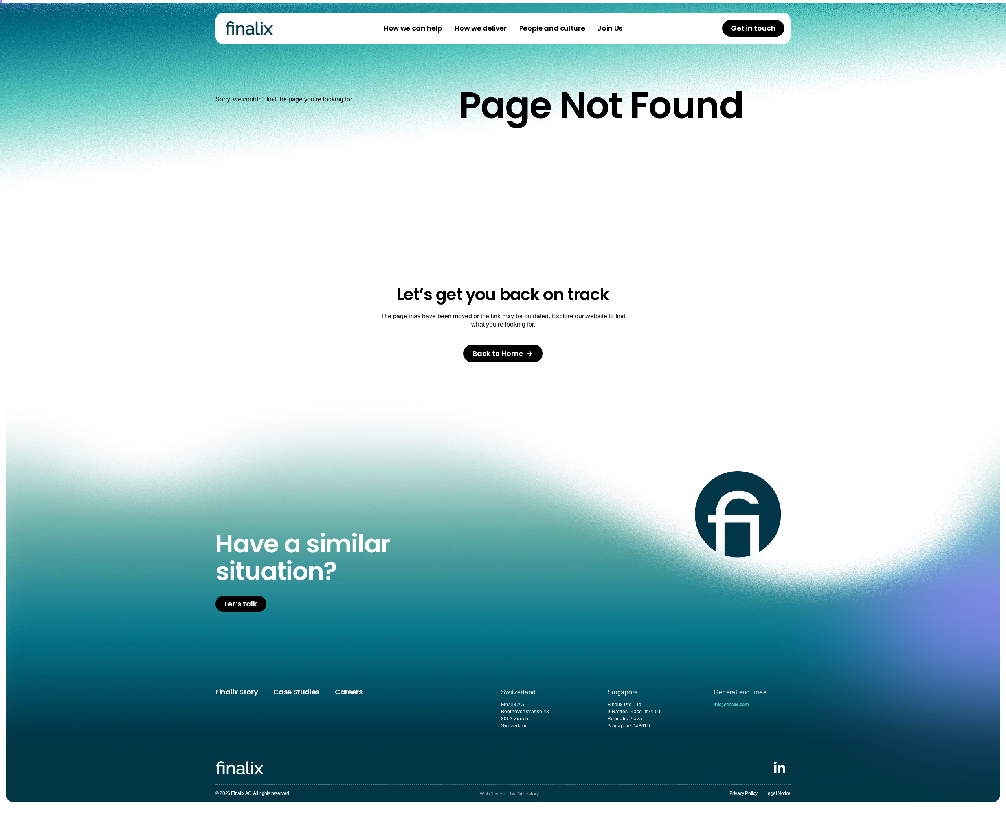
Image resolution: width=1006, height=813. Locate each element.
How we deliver (481, 28)
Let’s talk (241, 604)
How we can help (413, 28)
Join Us (609, 28)
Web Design (492, 794)
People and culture (552, 28)
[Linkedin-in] (779, 768)
